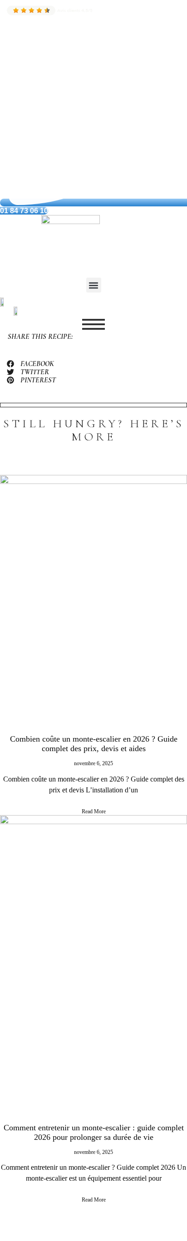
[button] (93, 285)
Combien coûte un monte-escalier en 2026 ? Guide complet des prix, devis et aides (93, 743)
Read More (94, 811)
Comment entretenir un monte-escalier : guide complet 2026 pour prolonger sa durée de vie (94, 1132)
